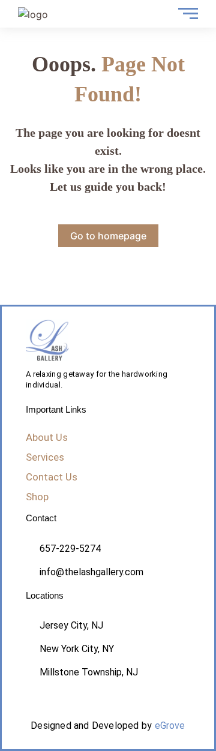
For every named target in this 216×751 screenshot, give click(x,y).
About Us (47, 437)
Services (45, 457)
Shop (37, 497)
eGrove (170, 725)
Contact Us (51, 477)
